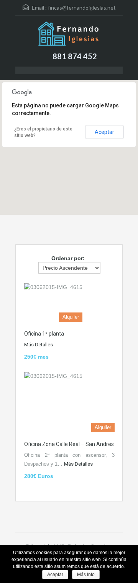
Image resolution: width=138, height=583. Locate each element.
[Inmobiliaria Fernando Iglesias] (69, 35)
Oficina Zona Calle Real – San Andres (69, 444)
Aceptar (104, 132)
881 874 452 (75, 56)
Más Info (86, 574)
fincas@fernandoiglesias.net (82, 7)
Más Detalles (38, 344)
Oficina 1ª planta (44, 334)
